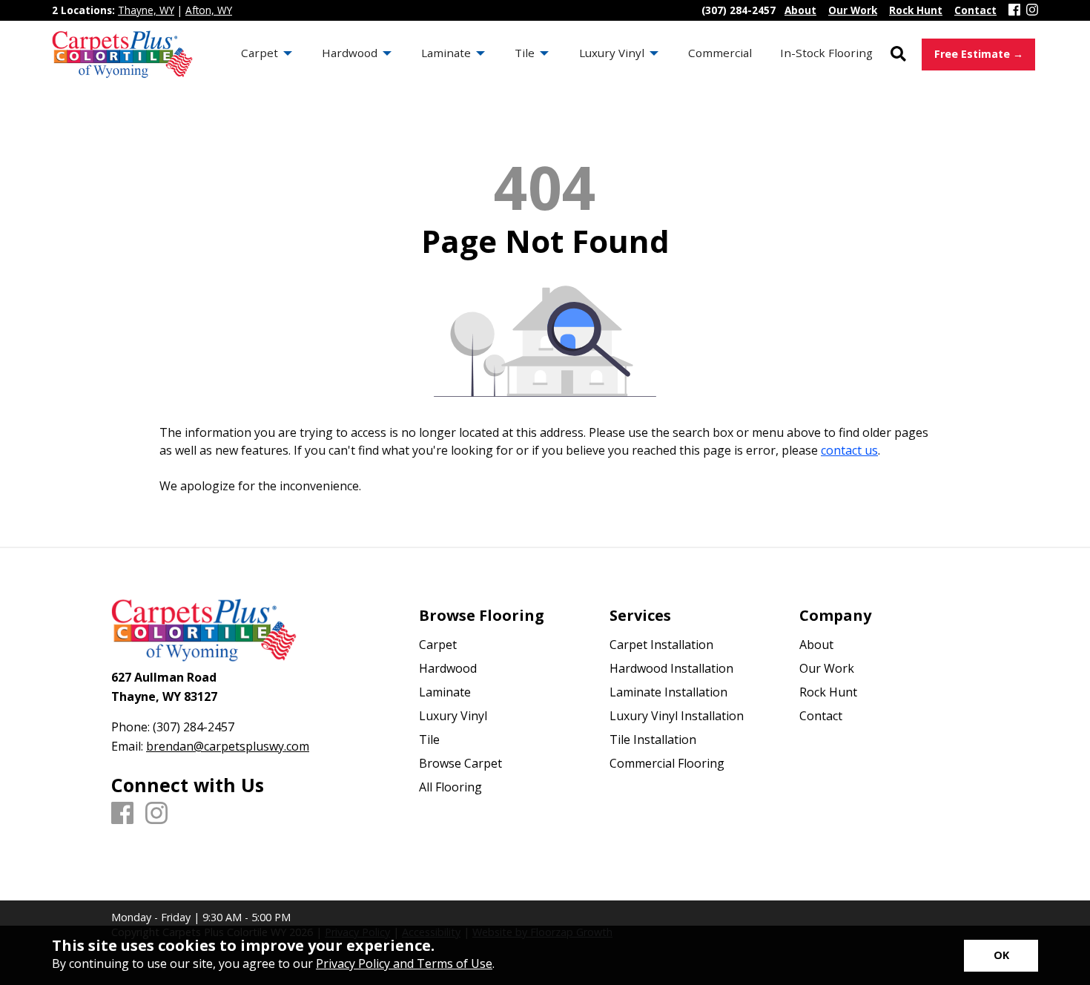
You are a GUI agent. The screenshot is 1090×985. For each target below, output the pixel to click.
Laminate (445, 692)
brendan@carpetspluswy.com (227, 746)
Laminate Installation (668, 692)
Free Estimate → (978, 54)
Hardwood (448, 668)
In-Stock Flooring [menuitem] (826, 52)
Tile (429, 739)
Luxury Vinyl (453, 716)
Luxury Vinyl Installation (677, 716)
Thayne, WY (146, 10)
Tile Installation (653, 739)
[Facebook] (1014, 10)
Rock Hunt (828, 692)
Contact (820, 716)
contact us (849, 450)
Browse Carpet (460, 763)
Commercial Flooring (667, 763)
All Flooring (450, 787)
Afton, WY (208, 10)
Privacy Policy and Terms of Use (404, 963)
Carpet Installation (661, 644)
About (816, 644)
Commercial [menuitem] (720, 52)
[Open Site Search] (898, 54)
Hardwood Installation (671, 668)
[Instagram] (1032, 10)
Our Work (826, 668)
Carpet (438, 644)
